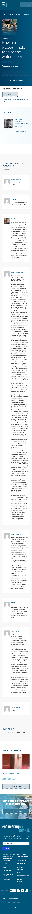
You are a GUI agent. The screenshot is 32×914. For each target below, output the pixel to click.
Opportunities (22, 860)
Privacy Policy (6, 902)
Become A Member (16, 811)
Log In (16, 73)
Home (3, 13)
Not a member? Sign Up (16, 80)
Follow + (20, 126)
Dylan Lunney (15, 631)
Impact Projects (23, 876)
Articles (8, 13)
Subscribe (6, 848)
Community (7, 879)
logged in (12, 732)
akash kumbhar (16, 179)
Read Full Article (8, 778)
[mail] (16, 126)
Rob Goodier (19, 119)
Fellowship (7, 870)
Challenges (21, 864)
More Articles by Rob (21, 131)
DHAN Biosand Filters (11, 774)
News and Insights (20, 868)
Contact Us (7, 860)
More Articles (16, 786)
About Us (6, 864)
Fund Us (19, 872)
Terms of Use (16, 902)
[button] (29, 4)
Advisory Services (20, 880)
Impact (5, 867)
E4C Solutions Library (8, 875)
